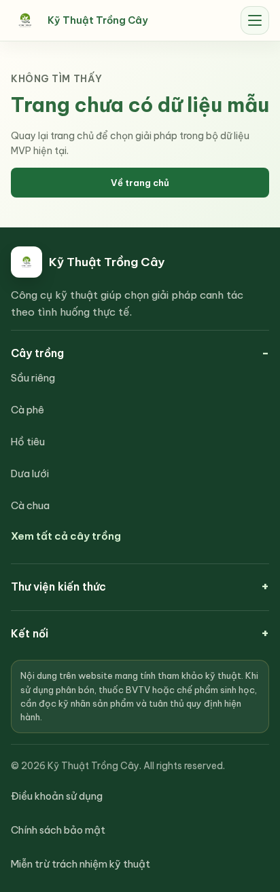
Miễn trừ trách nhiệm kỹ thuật (80, 863)
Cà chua (30, 505)
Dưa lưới (30, 473)
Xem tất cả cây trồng (66, 535)
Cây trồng (37, 353)
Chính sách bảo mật (58, 829)
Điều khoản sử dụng (57, 795)
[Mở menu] (255, 20)
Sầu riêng (33, 377)
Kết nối (29, 633)
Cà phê (27, 409)
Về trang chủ (140, 182)
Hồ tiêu (28, 441)
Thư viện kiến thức (58, 586)
